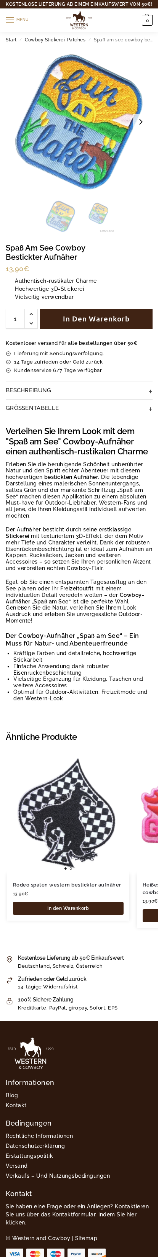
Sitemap (86, 1238)
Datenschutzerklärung (35, 1146)
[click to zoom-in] (79, 121)
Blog (12, 1095)
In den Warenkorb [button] (68, 908)
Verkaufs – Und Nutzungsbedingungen (58, 1176)
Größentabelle (32, 408)
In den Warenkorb (96, 318)
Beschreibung (28, 390)
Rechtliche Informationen (39, 1136)
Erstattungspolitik (29, 1156)
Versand (17, 1166)
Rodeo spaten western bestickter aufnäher (67, 885)
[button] (146, 20)
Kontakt (16, 1105)
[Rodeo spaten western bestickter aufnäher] (68, 812)
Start (11, 40)
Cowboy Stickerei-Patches (55, 40)
